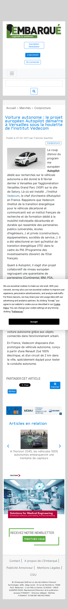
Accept (34, 321)
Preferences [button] (17, 311)
